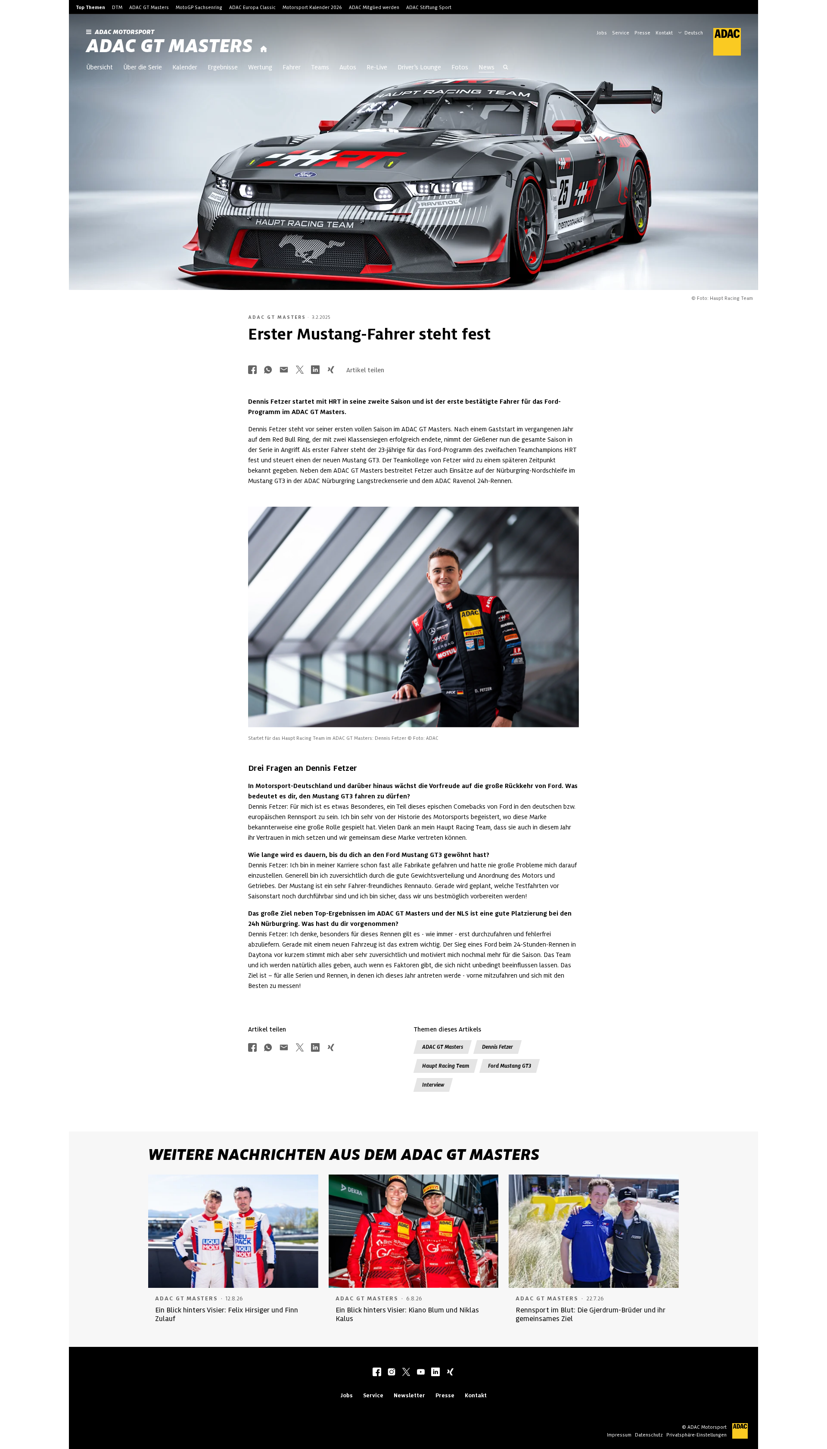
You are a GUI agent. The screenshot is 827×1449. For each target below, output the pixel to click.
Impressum (619, 1435)
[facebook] (377, 1373)
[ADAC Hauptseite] (722, 42)
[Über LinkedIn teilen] (315, 370)
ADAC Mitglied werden (374, 7)
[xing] (450, 1373)
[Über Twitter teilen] (299, 370)
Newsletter (409, 1395)
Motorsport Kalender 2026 (312, 7)
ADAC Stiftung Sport (428, 7)
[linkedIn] (435, 1373)
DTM (117, 7)
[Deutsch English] (690, 32)
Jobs (602, 33)
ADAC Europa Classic (252, 7)
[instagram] (391, 1373)
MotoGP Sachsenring (199, 7)
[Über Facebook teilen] (252, 370)
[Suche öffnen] (505, 68)
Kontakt (664, 33)
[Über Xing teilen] (330, 370)
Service (620, 33)
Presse (642, 33)
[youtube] (421, 1373)
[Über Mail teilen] (284, 370)
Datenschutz (649, 1435)
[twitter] (406, 1373)
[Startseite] (263, 49)
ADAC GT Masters (149, 7)
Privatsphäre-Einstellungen (696, 1435)
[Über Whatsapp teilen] (268, 370)
